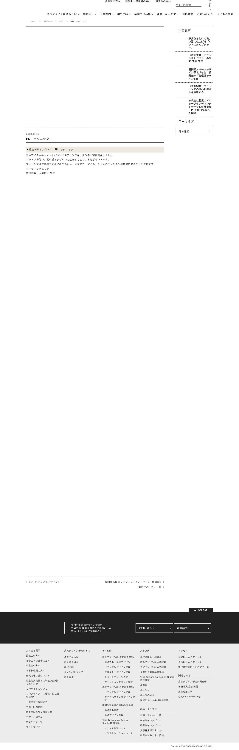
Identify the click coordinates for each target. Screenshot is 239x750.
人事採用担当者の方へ (152, 730)
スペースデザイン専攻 (116, 677)
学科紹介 (88, 14)
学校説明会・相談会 (151, 657)
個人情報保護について (38, 675)
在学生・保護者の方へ (38, 660)
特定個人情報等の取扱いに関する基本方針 (42, 682)
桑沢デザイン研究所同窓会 (192, 681)
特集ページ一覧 (34, 722)
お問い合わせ (205, 14)
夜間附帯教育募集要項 (152, 672)
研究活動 (69, 667)
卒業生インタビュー (151, 725)
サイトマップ (33, 727)
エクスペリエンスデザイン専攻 (120, 699)
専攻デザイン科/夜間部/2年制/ (118, 687)
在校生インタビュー (151, 720)
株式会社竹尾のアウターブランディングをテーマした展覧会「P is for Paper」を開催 (200, 106)
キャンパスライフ (73, 672)
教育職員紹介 (71, 662)
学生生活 (122, 14)
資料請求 (187, 14)
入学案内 (105, 14)
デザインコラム (34, 717)
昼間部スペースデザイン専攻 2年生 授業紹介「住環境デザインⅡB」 (200, 74)
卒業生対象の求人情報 (152, 735)
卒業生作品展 (142, 14)
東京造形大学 (185, 691)
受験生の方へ (33, 655)
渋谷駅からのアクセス (190, 657)
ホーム (33, 22)
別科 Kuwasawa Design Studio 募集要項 (157, 679)
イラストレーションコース (119, 733)
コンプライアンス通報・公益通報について (42, 695)
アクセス (183, 650)
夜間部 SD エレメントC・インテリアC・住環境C (133, 581)
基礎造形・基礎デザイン (118, 662)
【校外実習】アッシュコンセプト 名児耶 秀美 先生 (200, 58)
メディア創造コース (115, 728)
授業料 (143, 685)
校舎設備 (69, 677)
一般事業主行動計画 (36, 702)
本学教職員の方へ (35, 670)
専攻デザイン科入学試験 (153, 667)
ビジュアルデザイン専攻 (118, 667)
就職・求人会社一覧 (151, 715)
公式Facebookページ (189, 696)
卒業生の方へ (33, 665)
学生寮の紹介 (147, 695)
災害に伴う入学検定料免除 (154, 700)
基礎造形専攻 (112, 710)
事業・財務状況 (34, 706)
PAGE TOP (202, 610)
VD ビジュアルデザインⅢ (44, 581)
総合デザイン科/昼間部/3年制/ (118, 657)
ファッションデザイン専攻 (119, 682)
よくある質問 (225, 14)
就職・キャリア (166, 14)
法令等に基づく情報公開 (39, 711)
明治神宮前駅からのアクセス (193, 667)
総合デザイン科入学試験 (153, 662)
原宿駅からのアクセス (190, 662)
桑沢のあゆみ (71, 657)
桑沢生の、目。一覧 (53, 22)
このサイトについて (36, 688)
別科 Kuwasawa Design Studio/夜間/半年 (115, 722)
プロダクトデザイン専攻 (118, 672)
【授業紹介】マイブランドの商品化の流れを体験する (200, 89)
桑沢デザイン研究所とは (62, 14)
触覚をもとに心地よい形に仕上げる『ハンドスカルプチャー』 (200, 43)
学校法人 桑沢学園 (188, 686)
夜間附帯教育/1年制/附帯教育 (118, 705)
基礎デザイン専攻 (114, 715)
